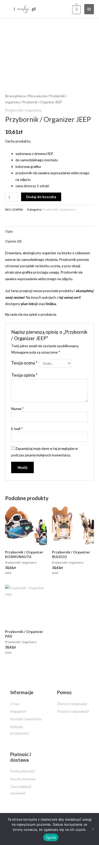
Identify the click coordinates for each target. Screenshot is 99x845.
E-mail (17, 428)
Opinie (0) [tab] (13, 241)
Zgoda (51, 837)
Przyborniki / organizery (23, 110)
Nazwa (17, 408)
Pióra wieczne (37, 96)
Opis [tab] (9, 231)
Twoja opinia (24, 375)
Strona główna (15, 96)
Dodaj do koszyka (41, 197)
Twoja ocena (24, 362)
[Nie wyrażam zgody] (92, 829)
